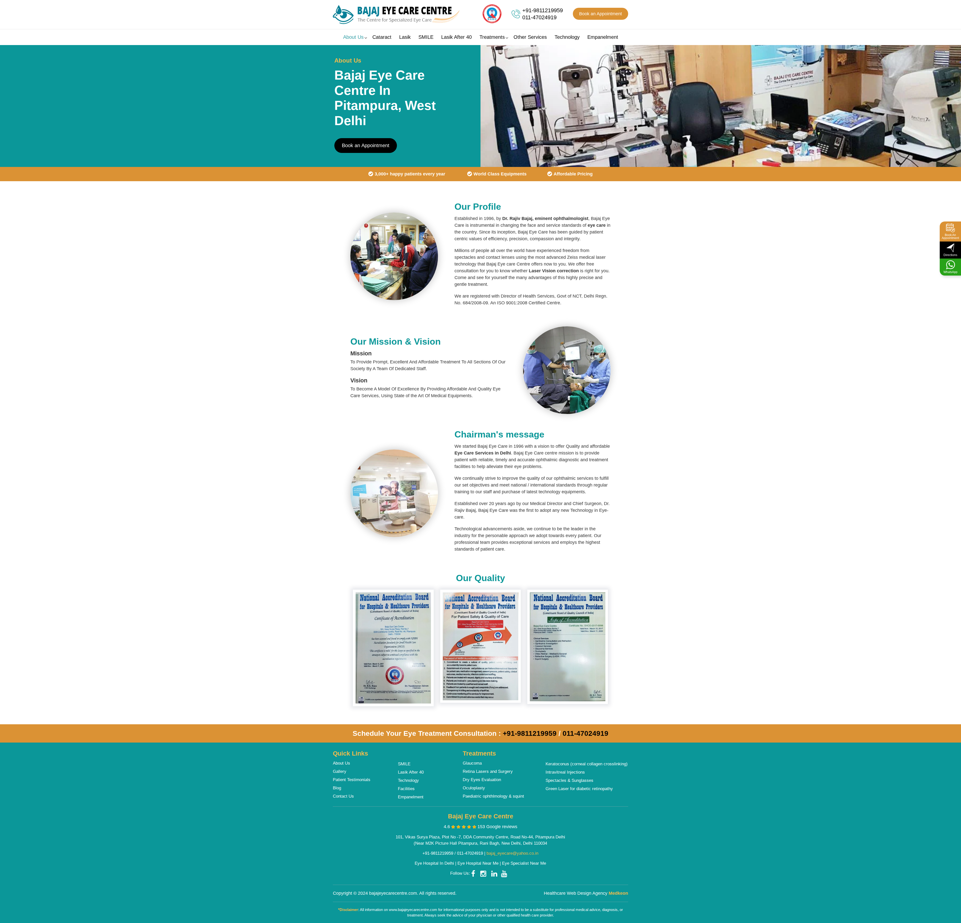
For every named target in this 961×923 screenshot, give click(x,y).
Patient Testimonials (351, 779)
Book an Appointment (600, 13)
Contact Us (343, 796)
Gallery (339, 771)
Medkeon (618, 893)
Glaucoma (472, 763)
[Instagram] (485, 873)
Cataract (381, 37)
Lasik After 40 (456, 37)
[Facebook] (475, 873)
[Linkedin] (496, 873)
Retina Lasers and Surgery (488, 771)
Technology (567, 37)
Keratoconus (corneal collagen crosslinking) (587, 764)
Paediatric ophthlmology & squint (493, 796)
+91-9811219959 (542, 10)
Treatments (492, 37)
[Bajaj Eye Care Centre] (396, 14)
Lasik (405, 37)
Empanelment (602, 37)
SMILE (425, 37)
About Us (353, 37)
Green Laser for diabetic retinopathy (579, 788)
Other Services (530, 37)
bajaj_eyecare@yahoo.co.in (512, 853)
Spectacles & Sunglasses (569, 780)
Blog (337, 788)
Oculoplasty (474, 788)
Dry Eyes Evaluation (482, 779)
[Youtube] (506, 873)
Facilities (406, 788)
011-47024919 (539, 17)
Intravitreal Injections (565, 772)
